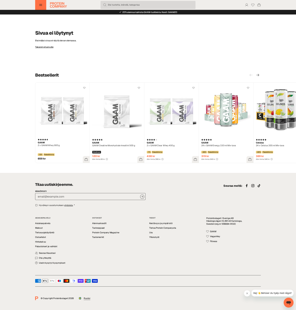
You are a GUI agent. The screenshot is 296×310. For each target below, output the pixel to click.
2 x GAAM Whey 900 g (49, 145)
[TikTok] (259, 186)
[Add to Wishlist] (84, 88)
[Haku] (105, 5)
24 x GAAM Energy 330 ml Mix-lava (218, 145)
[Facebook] (247, 186)
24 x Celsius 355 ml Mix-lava (270, 145)
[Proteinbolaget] (58, 5)
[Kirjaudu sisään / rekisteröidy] (247, 5)
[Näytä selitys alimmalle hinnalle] (107, 159)
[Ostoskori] (259, 5)
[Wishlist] (253, 5)
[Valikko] (40, 5)
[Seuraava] (258, 75)
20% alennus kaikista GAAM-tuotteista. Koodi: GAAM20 (149, 12)
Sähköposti (41, 191)
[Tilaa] (142, 197)
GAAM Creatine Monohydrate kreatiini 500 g (113, 145)
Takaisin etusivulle (44, 47)
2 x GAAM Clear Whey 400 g (161, 145)
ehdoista (68, 205)
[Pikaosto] (86, 159)
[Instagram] (253, 186)
